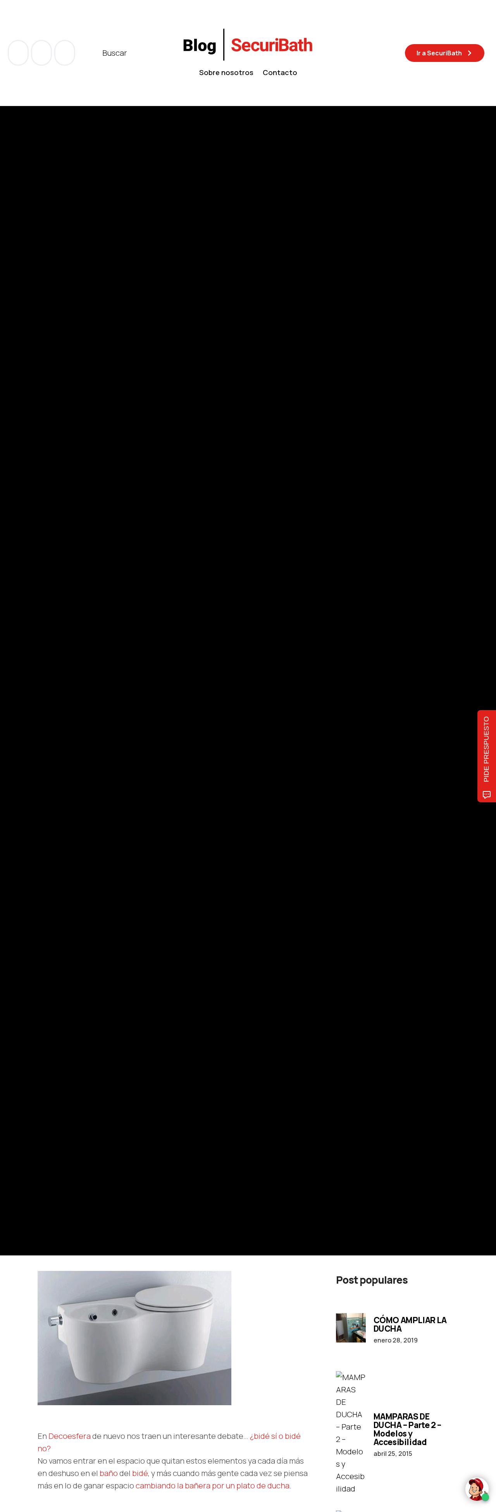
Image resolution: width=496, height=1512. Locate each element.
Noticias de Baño (61, 651)
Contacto (280, 72)
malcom (76, 703)
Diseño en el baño (113, 651)
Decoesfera (69, 1436)
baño (109, 1473)
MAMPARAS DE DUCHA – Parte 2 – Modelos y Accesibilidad (407, 1429)
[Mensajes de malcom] (45, 702)
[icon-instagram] (64, 53)
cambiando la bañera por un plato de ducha (212, 1485)
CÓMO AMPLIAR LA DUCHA (410, 1324)
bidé (140, 1473)
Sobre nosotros (226, 72)
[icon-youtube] (42, 53)
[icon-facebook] (19, 53)
